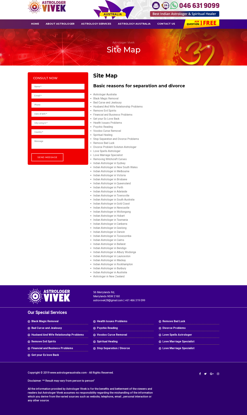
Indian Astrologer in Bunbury (109, 268)
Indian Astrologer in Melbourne (111, 171)
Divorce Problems (174, 328)
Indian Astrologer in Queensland (112, 183)
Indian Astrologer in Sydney (109, 163)
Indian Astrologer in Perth (108, 187)
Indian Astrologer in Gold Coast (111, 203)
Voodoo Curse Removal (107, 130)
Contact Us (166, 23)
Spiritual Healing (102, 134)
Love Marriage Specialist (108, 155)
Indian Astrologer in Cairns (108, 240)
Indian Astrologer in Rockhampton (113, 264)
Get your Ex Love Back (106, 118)
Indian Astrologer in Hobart (109, 215)
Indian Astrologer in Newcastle (111, 207)
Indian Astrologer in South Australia (113, 199)
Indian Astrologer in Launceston (111, 256)
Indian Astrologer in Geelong (110, 227)
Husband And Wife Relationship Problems (118, 106)
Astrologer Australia (105, 94)
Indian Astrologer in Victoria (109, 175)
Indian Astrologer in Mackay (109, 260)
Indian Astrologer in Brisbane (110, 179)
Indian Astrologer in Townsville (111, 195)
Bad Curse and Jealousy (107, 102)
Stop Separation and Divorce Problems (116, 139)
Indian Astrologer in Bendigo (110, 248)
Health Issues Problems (107, 122)
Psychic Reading (103, 126)
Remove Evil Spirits (104, 110)
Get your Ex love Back (45, 355)
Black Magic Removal (105, 98)
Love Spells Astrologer (106, 151)
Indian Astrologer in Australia (110, 272)
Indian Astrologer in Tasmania (110, 219)
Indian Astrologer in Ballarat (109, 244)
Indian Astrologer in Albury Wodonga (114, 252)
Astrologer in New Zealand (109, 276)
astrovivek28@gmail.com (108, 300)
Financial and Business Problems (112, 114)
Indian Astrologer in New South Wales (115, 167)
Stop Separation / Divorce (113, 348)
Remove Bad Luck (103, 143)
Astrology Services (96, 23)
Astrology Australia (134, 23)
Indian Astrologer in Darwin (109, 232)
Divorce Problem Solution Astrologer (114, 147)
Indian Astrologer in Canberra (110, 223)
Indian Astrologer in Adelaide (110, 191)
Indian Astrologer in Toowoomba (112, 236)
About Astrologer (60, 23)
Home (35, 23)
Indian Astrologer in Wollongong (112, 211)
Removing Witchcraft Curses (110, 159)
